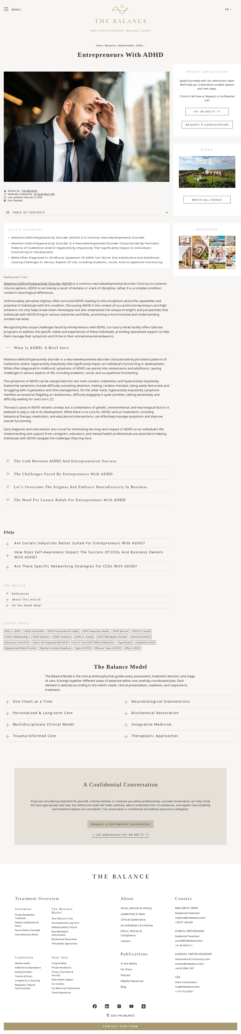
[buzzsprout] (143, 1006)
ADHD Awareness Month (96, 631)
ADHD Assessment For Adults (63, 631)
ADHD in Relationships (16, 636)
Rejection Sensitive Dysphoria (55, 648)
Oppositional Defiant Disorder (20, 648)
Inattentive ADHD (145, 642)
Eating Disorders (23, 972)
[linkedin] (107, 1006)
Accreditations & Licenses (137, 925)
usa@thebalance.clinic (187, 986)
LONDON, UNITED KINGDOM (193, 954)
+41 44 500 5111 (184, 945)
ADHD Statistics (40, 636)
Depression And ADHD (17, 642)
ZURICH (146, 30)
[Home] (120, 12)
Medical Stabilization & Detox (27, 924)
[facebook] (94, 1006)
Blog (123, 987)
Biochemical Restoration (64, 939)
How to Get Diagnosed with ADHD (50, 642)
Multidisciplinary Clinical (64, 927)
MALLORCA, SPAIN (186, 908)
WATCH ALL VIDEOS (207, 200)
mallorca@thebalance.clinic (190, 917)
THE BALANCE (29, 191)
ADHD (139, 45)
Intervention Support (62, 979)
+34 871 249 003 (184, 922)
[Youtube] (131, 1006)
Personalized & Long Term (65, 922)
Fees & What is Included (27, 930)
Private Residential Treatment (24, 916)
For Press (126, 969)
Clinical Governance (133, 919)
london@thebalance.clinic (189, 963)
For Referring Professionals (66, 988)
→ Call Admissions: (120, 834)
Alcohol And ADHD (140, 636)
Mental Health (125, 45)
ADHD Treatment (62, 636)
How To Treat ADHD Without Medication (93, 642)
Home (99, 45)
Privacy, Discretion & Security (62, 973)
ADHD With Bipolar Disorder (112, 636)
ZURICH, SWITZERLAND (189, 931)
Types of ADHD (83, 648)
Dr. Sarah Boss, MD (44, 194)
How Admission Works (26, 934)
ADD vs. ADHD (12, 631)
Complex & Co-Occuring (27, 980)
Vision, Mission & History (136, 908)
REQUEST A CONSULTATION (207, 124)
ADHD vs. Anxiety (84, 636)
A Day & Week (59, 963)
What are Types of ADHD (108, 648)
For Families (58, 984)
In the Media (129, 963)
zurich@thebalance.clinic (189, 940)
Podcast (125, 975)
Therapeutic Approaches (64, 943)
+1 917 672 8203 (184, 991)
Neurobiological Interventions (60, 933)
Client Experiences (61, 992)
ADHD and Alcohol (34, 631)
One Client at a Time (62, 918)
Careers (125, 941)
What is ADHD (132, 648)
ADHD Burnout (120, 631)
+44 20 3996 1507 (184, 968)
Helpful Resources (132, 981)
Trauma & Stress (23, 976)
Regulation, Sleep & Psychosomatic (25, 986)
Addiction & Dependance (28, 967)
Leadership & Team (133, 914)
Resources (110, 45)
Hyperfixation (125, 642)
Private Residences (61, 967)
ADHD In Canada (141, 631)
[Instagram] (119, 1006)
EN (227, 9)
